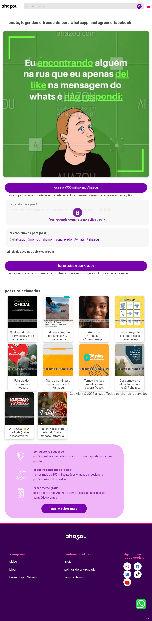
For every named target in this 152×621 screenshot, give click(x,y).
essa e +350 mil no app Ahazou (76, 187)
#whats (79, 239)
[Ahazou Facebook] (138, 566)
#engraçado (63, 239)
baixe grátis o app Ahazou (76, 266)
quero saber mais (64, 508)
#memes (33, 239)
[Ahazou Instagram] (127, 566)
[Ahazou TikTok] (138, 574)
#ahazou (93, 239)
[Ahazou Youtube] (127, 582)
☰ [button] (148, 6)
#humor (47, 239)
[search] (139, 6)
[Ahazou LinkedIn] (127, 574)
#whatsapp (17, 239)
